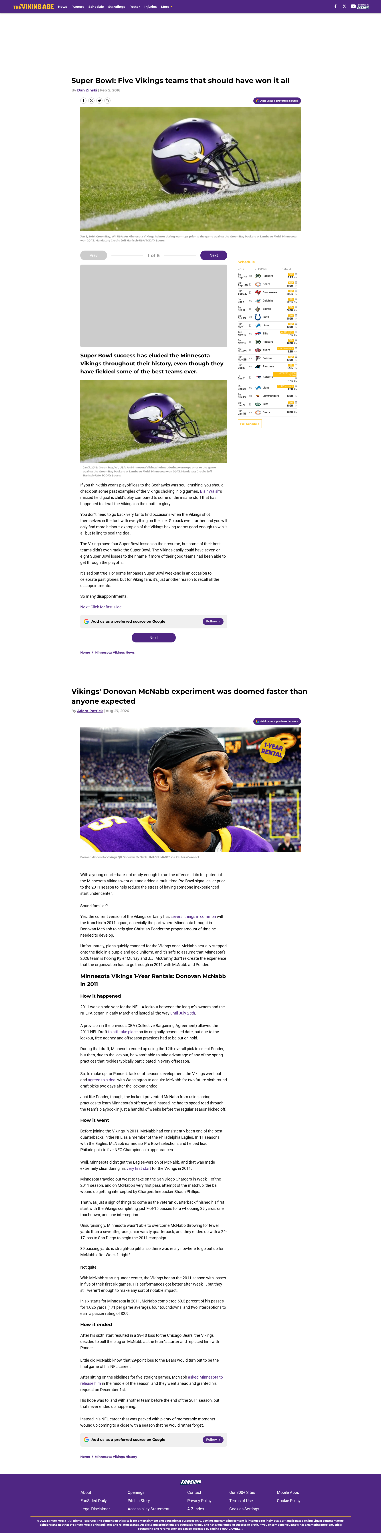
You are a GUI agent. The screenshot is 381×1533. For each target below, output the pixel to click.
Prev (94, 255)
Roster (134, 7)
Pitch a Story (139, 1500)
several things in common (193, 916)
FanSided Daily (94, 1500)
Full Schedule (249, 423)
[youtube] (353, 6)
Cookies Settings (244, 1509)
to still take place (123, 1031)
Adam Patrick (90, 711)
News (62, 7)
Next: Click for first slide (101, 607)
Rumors (77, 7)
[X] (344, 6)
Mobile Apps (288, 1492)
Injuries (150, 7)
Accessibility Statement (148, 1509)
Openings (136, 1492)
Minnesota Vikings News (115, 652)
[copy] (107, 100)
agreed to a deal (102, 1079)
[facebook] (336, 6)
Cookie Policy (288, 1500)
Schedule (96, 7)
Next (214, 255)
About (86, 1492)
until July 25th (182, 1013)
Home (85, 652)
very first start (139, 1168)
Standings (116, 7)
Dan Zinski (87, 90)
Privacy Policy (199, 1500)
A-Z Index (195, 1509)
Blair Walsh (209, 491)
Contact (194, 1492)
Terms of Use (241, 1500)
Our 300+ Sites (242, 1492)
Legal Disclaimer (95, 1509)
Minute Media (56, 1520)
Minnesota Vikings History (116, 1457)
